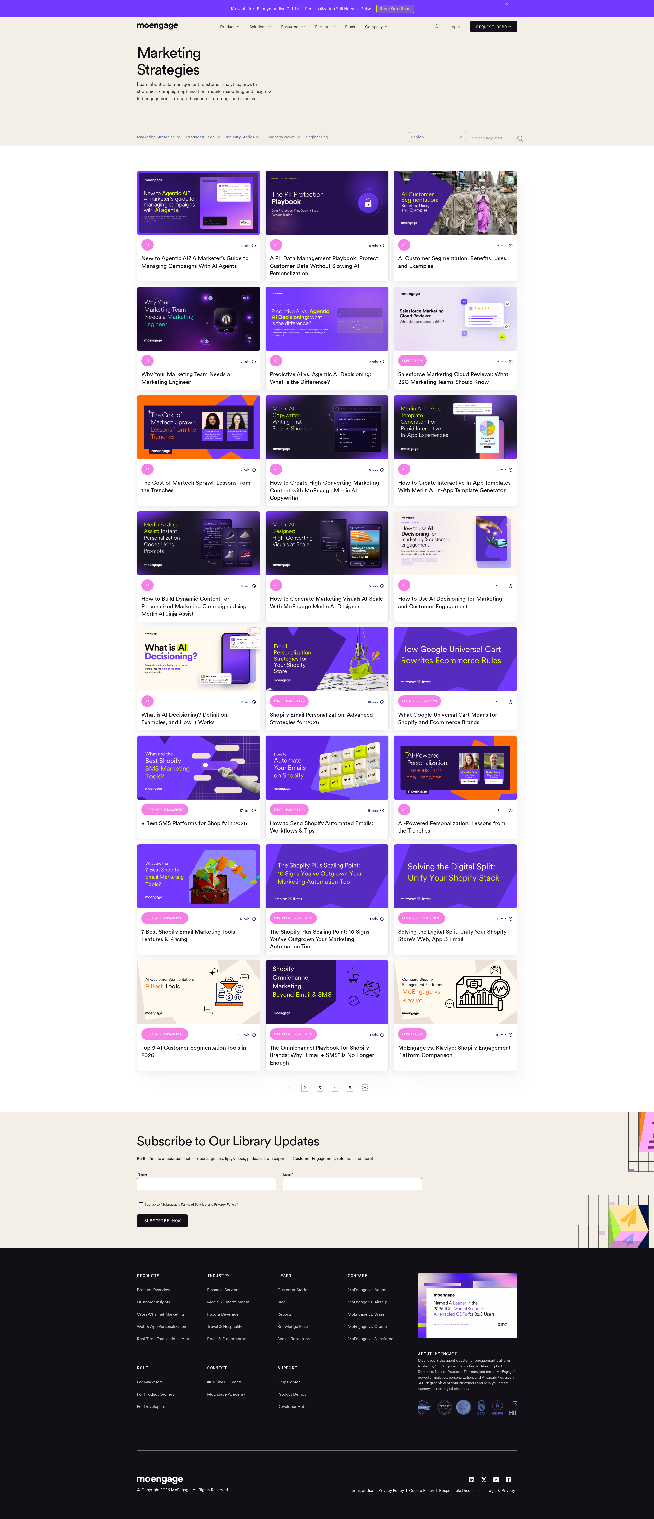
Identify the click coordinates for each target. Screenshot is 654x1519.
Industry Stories (240, 136)
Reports (284, 1314)
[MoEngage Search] (432, 26)
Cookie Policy (421, 1490)
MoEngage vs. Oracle (367, 1326)
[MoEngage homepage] (157, 26)
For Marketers (150, 1381)
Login (455, 26)
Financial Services (223, 1289)
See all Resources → (296, 1338)
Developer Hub (291, 1406)
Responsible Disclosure (460, 1490)
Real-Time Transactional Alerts (164, 1338)
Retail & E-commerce (226, 1338)
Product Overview (153, 1289)
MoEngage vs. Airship (367, 1301)
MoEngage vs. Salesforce (370, 1338)
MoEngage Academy (226, 1394)
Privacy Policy (225, 1204)
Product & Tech (200, 136)
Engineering (317, 136)
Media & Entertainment (228, 1301)
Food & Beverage (223, 1314)
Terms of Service (194, 1204)
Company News (280, 136)
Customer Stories (293, 1289)
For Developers (151, 1406)
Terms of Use (361, 1490)
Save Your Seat (395, 8)
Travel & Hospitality (224, 1326)
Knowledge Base (292, 1326)
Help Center (288, 1381)
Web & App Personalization (161, 1326)
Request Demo (491, 26)
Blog (281, 1301)
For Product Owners (155, 1394)
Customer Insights (153, 1301)
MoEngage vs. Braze (366, 1314)
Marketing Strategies (156, 136)
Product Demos (291, 1394)
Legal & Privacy (501, 1490)
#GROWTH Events (224, 1381)
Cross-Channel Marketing (160, 1314)
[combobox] (437, 137)
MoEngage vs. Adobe (367, 1289)
